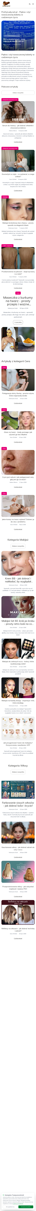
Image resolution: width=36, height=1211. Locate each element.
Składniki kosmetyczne (12, 36)
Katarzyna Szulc (12, 228)
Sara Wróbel (6, 44)
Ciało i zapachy (7, 246)
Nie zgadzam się (10, 1206)
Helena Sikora (13, 130)
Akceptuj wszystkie (25, 1206)
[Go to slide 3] (32, 48)
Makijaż (5, 197)
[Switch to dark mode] (29, 3)
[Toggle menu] (33, 4)
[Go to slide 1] (29, 48)
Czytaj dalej (18, 322)
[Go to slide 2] (30, 48)
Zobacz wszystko (18, 93)
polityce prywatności (18, 1203)
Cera (18, 293)
